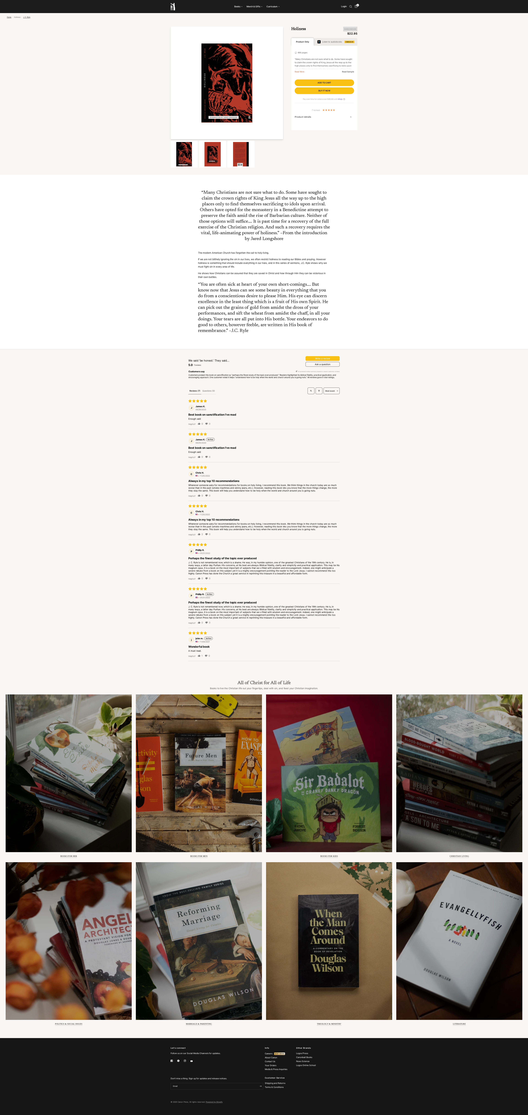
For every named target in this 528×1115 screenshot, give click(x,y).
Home (9, 17)
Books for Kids (329, 856)
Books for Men (198, 856)
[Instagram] (187, 1061)
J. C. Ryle (26, 17)
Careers (269, 1053)
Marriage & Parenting (199, 1024)
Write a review (322, 358)
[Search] (350, 6)
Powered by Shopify (214, 1102)
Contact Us (270, 1061)
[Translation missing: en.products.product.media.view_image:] (184, 154)
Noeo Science (303, 1061)
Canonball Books (304, 1057)
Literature (459, 1024)
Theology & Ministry (329, 1024)
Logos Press (302, 1053)
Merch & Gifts (253, 6)
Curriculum (271, 6)
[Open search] (311, 391)
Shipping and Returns (275, 1083)
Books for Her (68, 856)
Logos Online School (306, 1065)
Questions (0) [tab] (208, 391)
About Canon (271, 1057)
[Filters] (319, 391)
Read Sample (348, 72)
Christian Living (459, 856)
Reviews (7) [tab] (194, 391)
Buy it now (324, 90)
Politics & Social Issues (68, 1024)
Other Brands (303, 1048)
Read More (299, 72)
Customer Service (275, 1078)
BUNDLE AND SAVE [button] (350, 29)
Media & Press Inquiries (276, 1069)
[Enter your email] (260, 1086)
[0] (355, 6)
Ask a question (322, 364)
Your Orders (270, 1065)
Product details (303, 116)
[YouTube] (193, 1061)
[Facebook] (174, 1061)
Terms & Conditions (274, 1087)
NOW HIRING (279, 1054)
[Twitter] (180, 1061)
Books (237, 6)
